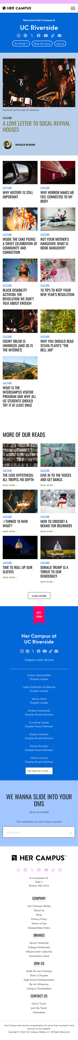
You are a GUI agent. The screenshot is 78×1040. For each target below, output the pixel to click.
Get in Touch (39, 1003)
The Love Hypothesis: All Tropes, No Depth (18, 477)
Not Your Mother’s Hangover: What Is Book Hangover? (54, 243)
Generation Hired (39, 956)
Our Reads (20, 43)
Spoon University (39, 943)
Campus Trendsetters (39, 988)
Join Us (60, 43)
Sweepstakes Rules (39, 927)
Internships (39, 1012)
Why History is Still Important (18, 194)
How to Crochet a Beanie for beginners (56, 523)
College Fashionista (39, 947)
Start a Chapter (39, 975)
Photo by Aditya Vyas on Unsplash (21, 110)
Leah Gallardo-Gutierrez (39, 687)
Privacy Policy (39, 919)
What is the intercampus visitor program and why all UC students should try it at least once (19, 396)
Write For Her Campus (39, 971)
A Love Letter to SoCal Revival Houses (36, 126)
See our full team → (39, 770)
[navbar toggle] (73, 8)
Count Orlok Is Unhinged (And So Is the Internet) (18, 345)
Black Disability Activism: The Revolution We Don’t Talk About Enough (18, 296)
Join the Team (39, 1008)
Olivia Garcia (39, 758)
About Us (39, 910)
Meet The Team (42, 43)
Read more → (10, 485)
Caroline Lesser (39, 722)
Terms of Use (39, 923)
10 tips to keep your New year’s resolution (57, 292)
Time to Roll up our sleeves (17, 569)
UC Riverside (39, 27)
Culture (7, 117)
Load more (39, 596)
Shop (39, 914)
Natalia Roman (25, 144)
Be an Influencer (39, 984)
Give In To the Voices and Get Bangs (55, 477)
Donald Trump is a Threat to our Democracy (54, 571)
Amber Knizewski (39, 710)
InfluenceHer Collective (39, 951)
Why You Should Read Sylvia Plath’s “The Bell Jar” (57, 345)
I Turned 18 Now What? (15, 523)
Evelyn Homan (39, 734)
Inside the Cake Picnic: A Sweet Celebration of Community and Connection (20, 245)
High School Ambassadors (39, 979)
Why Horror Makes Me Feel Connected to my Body (57, 196)
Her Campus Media (39, 906)
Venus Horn (39, 699)
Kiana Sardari (39, 746)
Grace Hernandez (39, 675)
